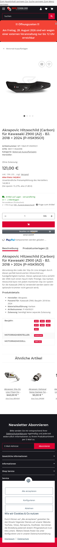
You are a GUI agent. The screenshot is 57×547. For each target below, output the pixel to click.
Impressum (10, 539)
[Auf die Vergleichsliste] (42, 64)
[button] (40, 9)
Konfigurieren (29, 500)
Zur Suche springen (34, 1)
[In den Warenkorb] (4, 56)
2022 (36, 329)
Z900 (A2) (38, 342)
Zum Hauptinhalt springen (12, 1)
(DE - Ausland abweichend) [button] (24, 205)
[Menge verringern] (5, 216)
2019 (36, 325)
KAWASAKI (38, 335)
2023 (36, 321)
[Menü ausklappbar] (3, 7)
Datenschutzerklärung (16, 433)
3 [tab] (30, 116)
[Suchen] (51, 16)
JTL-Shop (33, 543)
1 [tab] (24, 116)
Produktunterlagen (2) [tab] (35, 248)
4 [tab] (32, 116)
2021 (48, 325)
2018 (48, 321)
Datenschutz (23, 539)
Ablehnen (29, 508)
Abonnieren (44, 446)
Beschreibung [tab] (10, 248)
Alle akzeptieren (29, 491)
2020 (42, 325)
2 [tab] (27, 116)
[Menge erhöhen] (52, 216)
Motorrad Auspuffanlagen (24, 151)
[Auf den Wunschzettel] (49, 64)
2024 (42, 321)
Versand (25, 174)
